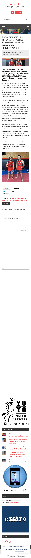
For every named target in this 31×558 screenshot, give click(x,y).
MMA (21, 200)
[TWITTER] (20, 12)
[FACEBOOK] (13, 12)
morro (25, 200)
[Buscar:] (15, 19)
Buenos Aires (16, 198)
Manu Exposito (6, 200)
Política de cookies (19, 551)
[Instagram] (9, 541)
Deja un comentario (15, 54)
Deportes (5, 203)
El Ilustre (23, 198)
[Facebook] (6, 541)
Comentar (23, 230)
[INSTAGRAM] (16, 12)
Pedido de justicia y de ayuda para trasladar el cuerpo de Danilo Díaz (18, 441)
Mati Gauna (15, 200)
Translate (16, 502)
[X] (3, 541)
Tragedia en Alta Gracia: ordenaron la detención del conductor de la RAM (17, 454)
